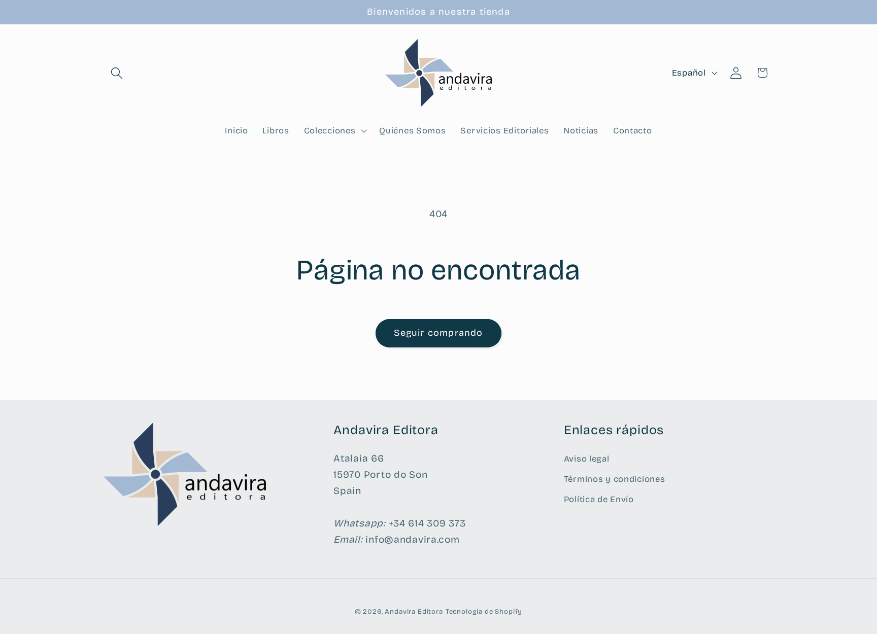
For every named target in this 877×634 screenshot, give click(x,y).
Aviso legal (587, 458)
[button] (117, 72)
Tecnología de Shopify (484, 612)
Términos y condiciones (614, 479)
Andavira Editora (414, 612)
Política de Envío (599, 499)
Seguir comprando (438, 332)
